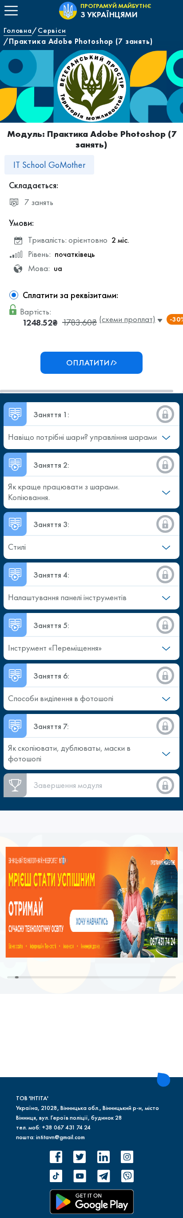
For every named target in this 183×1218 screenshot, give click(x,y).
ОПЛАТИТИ (88, 362)
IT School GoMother (49, 165)
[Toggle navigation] (11, 10)
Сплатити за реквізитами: (70, 295)
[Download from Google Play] (92, 1201)
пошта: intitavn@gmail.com (50, 1137)
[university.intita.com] (91, 901)
